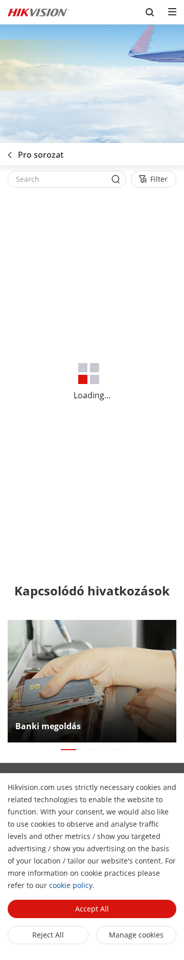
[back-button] (10, 151)
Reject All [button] (48, 935)
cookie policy (71, 885)
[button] (68, 749)
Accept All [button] (92, 909)
